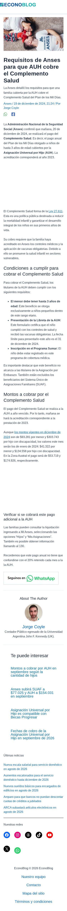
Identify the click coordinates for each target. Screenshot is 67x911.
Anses (8, 103)
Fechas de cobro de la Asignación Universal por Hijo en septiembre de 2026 (32, 734)
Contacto (33, 885)
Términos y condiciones (33, 902)
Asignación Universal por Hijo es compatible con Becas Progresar (30, 713)
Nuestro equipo (33, 877)
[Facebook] (13, 114)
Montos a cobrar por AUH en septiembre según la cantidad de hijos (33, 671)
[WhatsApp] (5, 114)
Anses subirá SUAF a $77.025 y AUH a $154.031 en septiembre (32, 692)
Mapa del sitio (33, 893)
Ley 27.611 (56, 211)
